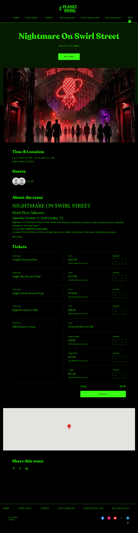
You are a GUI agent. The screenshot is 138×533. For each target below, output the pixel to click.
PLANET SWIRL (70, 8)
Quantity (115, 256)
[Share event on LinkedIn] (26, 468)
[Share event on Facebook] (13, 468)
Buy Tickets (69, 57)
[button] (129, 21)
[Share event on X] (20, 468)
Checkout (103, 394)
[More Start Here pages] (38, 18)
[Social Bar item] (102, 518)
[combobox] (119, 261)
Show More (17, 237)
